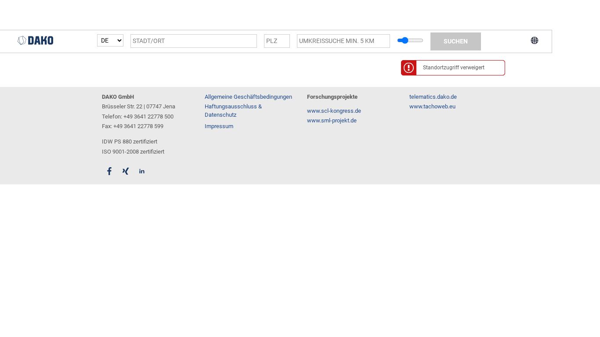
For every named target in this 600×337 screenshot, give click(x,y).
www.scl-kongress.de (334, 111)
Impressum (219, 126)
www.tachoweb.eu (432, 106)
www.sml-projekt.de (332, 120)
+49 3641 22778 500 (148, 116)
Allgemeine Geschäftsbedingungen (248, 96)
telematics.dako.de (433, 96)
